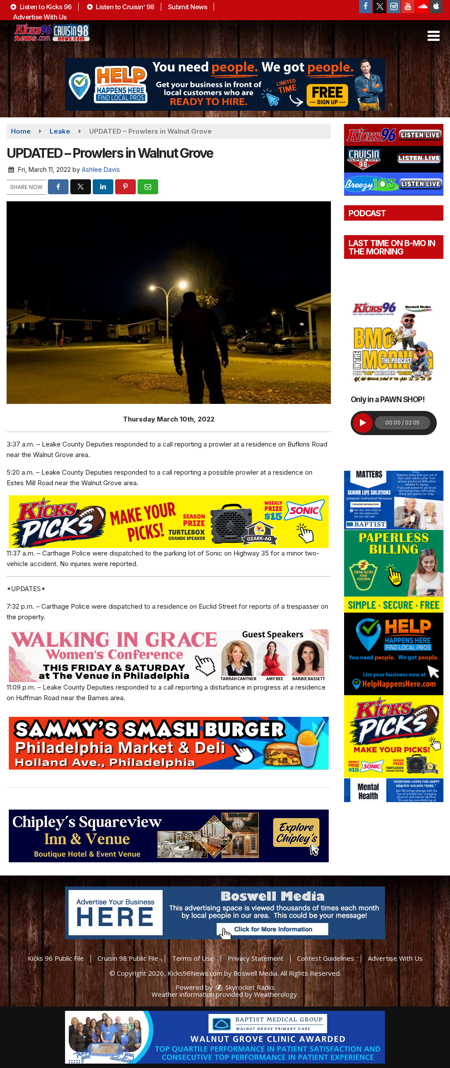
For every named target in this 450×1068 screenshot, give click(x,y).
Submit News (187, 7)
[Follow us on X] (379, 6)
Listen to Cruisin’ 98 (124, 7)
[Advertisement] (225, 84)
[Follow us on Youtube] (407, 6)
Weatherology (275, 994)
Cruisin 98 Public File (128, 958)
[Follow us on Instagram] (393, 6)
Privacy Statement (255, 958)
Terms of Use (193, 958)
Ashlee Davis (101, 169)
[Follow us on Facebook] (365, 6)
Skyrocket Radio (249, 987)
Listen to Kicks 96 (45, 7)
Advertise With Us (40, 17)
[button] (433, 36)
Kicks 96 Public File (56, 958)
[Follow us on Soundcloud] (421, 6)
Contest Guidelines (325, 958)
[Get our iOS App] (436, 6)
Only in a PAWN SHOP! (388, 399)
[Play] (363, 423)
